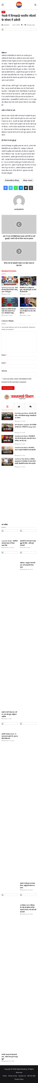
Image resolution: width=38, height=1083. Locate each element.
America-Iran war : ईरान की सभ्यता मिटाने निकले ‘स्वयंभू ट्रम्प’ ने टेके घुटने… (10, 289)
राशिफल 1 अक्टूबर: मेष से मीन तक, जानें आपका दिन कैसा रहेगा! (27, 565)
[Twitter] (11, 188)
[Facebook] (5, 188)
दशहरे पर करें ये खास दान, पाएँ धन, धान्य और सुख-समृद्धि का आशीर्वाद (9, 714)
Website (4, 371)
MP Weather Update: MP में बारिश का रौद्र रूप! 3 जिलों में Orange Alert (25, 426)
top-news (28, 180)
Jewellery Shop (12, 180)
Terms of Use (12, 1076)
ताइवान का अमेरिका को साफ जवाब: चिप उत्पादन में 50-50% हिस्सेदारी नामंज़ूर (9, 311)
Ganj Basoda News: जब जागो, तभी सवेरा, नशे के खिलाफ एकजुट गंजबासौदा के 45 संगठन (25, 415)
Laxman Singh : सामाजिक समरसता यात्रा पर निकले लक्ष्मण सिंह (10, 543)
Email (4, 363)
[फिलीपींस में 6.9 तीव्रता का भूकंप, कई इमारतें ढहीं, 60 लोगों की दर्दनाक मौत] (28, 281)
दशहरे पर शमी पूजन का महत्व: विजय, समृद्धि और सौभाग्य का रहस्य (27, 885)
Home (5, 1076)
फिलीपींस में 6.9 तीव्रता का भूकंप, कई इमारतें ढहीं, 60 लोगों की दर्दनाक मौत (28, 289)
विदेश (3, 12)
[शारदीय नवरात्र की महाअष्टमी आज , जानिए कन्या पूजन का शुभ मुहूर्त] (10, 973)
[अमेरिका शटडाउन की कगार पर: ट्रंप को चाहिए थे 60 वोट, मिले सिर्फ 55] (28, 302)
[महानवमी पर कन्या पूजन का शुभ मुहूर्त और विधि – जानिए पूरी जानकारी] (28, 534)
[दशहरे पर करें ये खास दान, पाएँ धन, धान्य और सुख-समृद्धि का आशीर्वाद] (10, 630)
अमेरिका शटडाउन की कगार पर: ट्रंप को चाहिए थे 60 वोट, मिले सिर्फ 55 (28, 311)
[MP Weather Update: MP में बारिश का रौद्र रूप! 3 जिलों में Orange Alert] (7, 428)
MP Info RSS (31, 1076)
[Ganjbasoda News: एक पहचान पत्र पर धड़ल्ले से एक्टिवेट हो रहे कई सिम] (7, 450)
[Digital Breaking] (19, 4)
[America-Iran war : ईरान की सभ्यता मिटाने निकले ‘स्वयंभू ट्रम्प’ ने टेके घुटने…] (10, 281)
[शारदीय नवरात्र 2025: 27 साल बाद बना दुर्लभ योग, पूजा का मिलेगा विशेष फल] (10, 727)
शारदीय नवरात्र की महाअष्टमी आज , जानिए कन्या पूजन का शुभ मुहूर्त (10, 1056)
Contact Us (22, 1076)
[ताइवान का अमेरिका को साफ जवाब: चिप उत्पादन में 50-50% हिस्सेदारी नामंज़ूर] (10, 302)
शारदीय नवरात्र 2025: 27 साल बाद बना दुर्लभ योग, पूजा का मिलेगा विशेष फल (10, 736)
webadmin (6, 25)
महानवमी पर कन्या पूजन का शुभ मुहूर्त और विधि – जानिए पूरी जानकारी (28, 543)
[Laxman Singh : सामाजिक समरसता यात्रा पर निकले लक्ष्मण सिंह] (10, 534)
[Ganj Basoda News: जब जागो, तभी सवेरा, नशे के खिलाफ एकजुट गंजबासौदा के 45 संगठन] (7, 416)
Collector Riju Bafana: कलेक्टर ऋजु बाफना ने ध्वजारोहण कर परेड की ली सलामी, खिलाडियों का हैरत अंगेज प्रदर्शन (25, 461)
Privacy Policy (19, 1079)
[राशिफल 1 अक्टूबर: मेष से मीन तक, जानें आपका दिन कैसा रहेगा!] (28, 556)
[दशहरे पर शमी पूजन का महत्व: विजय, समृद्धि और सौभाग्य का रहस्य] (28, 802)
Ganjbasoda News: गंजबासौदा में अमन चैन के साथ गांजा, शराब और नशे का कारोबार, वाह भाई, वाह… (25, 438)
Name (4, 355)
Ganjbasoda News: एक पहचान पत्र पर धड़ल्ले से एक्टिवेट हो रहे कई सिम (25, 449)
